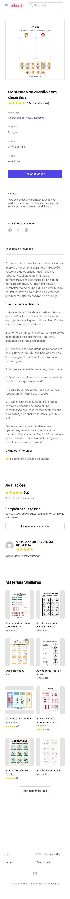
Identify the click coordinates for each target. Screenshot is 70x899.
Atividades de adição (49, 770)
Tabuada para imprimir (18, 718)
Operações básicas (19, 117)
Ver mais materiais (35, 790)
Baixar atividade (35, 174)
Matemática (37, 117)
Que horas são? (14, 670)
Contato (8, 862)
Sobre (7, 854)
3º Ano (21, 146)
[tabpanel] (35, 50)
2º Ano (12, 146)
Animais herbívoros (16, 770)
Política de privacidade (49, 854)
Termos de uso (44, 862)
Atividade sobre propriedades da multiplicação (46, 722)
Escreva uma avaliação (35, 526)
